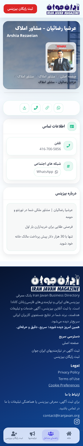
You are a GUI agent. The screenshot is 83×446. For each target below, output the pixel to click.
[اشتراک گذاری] (24, 108)
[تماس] (35, 108)
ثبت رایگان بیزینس (20, 9)
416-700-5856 (50, 149)
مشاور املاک (47, 76)
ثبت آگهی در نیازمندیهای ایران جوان (56, 351)
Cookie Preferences (64, 385)
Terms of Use (69, 379)
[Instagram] (77, 422)
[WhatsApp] (58, 108)
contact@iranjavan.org (61, 415)
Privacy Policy (69, 372)
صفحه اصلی (68, 76)
